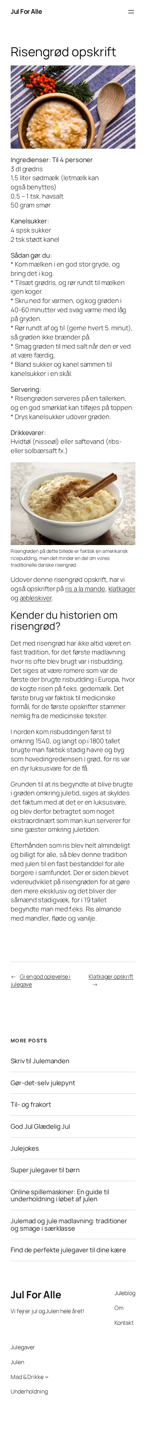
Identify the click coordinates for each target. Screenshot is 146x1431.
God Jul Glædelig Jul (40, 1126)
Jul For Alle (26, 11)
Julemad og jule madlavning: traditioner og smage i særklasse (69, 1224)
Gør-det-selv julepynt (43, 1083)
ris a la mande (85, 588)
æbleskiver (36, 597)
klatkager (121, 588)
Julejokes (25, 1148)
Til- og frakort (31, 1104)
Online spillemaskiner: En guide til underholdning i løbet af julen (60, 1195)
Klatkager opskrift (111, 976)
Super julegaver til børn (45, 1170)
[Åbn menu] (131, 11)
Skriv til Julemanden (40, 1061)
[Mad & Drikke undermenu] (47, 1377)
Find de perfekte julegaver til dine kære (68, 1250)
